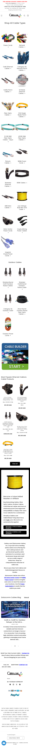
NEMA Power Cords (22, 162)
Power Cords (8, 45)
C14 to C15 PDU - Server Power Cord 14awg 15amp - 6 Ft (8, 399)
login (7, 520)
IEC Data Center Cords (11, 577)
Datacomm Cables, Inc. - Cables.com (16, 742)
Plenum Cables (8, 162)
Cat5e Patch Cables (8, 91)
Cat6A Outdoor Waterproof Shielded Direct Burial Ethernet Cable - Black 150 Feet (8, 424)
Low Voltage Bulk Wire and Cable (22, 207)
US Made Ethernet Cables (22, 91)
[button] (24, 15)
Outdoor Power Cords (8, 334)
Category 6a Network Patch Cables (22, 68)
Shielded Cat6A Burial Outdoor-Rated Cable (22, 284)
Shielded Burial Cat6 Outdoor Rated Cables (8, 284)
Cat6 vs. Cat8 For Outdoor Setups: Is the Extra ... (14, 621)
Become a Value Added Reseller (14, 527)
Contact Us (25, 653)
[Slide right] (18, 646)
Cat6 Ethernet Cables (8, 67)
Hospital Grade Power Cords (8, 254)
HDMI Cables (21, 183)
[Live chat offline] (4, 743)
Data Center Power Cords (8, 230)
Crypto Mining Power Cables (22, 230)
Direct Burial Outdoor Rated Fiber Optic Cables (22, 311)
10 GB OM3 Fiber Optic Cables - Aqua (8, 138)
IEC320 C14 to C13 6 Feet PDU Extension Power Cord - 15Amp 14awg (22, 428)
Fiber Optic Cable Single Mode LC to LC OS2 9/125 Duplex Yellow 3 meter (8, 451)
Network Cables (22, 46)
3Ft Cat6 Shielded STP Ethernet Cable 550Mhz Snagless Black (22, 399)
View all (15, 464)
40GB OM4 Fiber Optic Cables (22, 138)
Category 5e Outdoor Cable (8, 310)
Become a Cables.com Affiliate (13, 532)
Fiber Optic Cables (8, 114)
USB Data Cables (8, 207)
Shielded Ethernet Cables (8, 184)
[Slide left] (11, 646)
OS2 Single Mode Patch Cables (22, 114)
